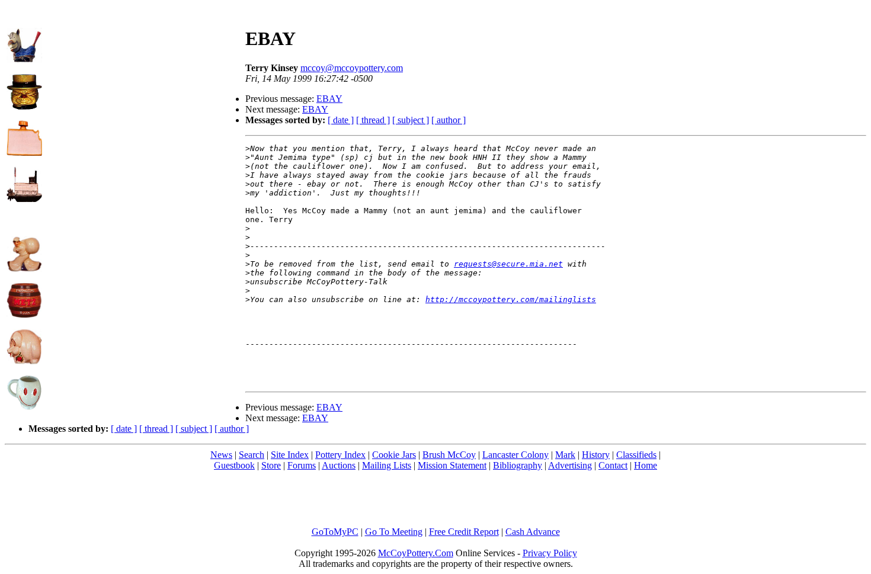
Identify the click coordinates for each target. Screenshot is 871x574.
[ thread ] (373, 120)
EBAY (329, 99)
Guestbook (234, 465)
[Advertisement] (144, 89)
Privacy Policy (550, 553)
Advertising (570, 465)
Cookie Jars (394, 455)
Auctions (339, 465)
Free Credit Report (464, 532)
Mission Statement (452, 465)
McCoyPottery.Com (415, 553)
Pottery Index (340, 455)
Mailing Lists (386, 465)
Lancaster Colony (515, 455)
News (221, 455)
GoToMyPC (335, 532)
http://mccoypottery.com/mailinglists (510, 299)
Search (251, 455)
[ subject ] (410, 120)
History (596, 455)
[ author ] (448, 120)
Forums (301, 465)
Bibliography (517, 465)
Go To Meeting (393, 532)
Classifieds (636, 455)
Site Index (290, 455)
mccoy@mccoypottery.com (351, 68)
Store (271, 465)
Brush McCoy (449, 455)
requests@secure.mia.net (508, 263)
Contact (612, 465)
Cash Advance (532, 532)
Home (645, 465)
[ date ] (341, 120)
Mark (565, 455)
